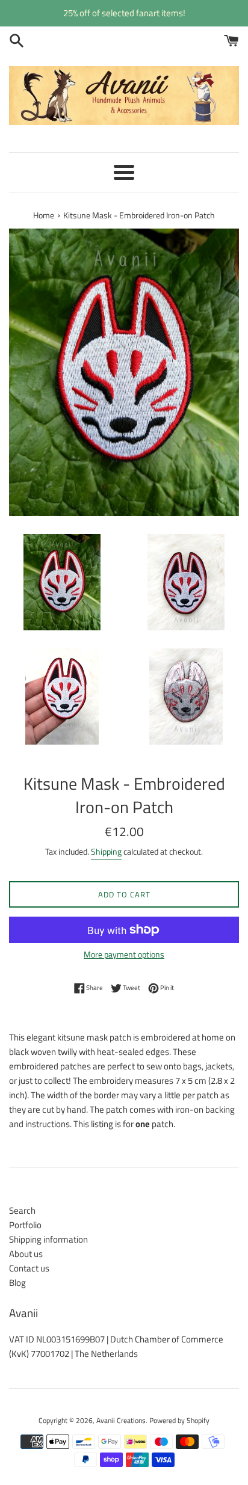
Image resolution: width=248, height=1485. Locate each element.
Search (22, 1210)
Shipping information (48, 1239)
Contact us (29, 1268)
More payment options (124, 954)
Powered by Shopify (179, 1420)
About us (26, 1254)
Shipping (106, 851)
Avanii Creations (121, 1420)
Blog (17, 1283)
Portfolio (25, 1225)
